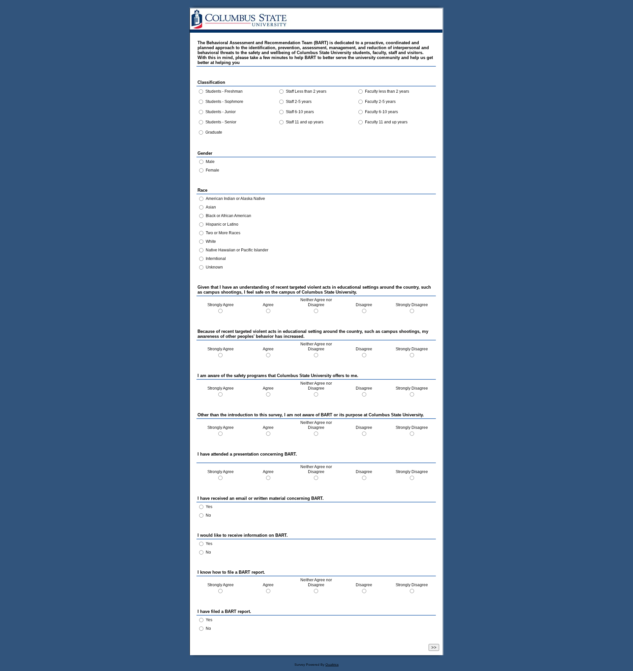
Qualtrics (332, 664)
